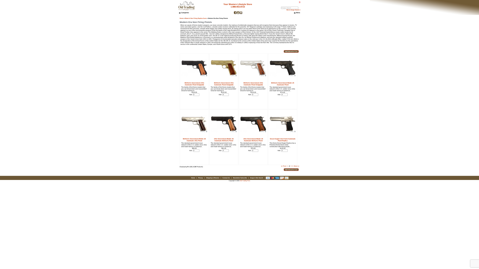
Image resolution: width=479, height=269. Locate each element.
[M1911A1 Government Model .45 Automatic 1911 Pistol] (194, 136)
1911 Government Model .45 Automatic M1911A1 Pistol (224, 140)
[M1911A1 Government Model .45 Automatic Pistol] (283, 80)
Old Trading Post (245, 180)
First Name (418, 135)
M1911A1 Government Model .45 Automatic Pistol (282, 84)
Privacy (200, 178)
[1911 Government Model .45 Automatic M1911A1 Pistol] (224, 136)
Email (416, 126)
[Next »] (296, 166)
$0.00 (294, 2)
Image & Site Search (256, 178)
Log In (290, 4)
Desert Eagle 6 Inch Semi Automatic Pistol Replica (283, 140)
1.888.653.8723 (238, 7)
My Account (297, 4)
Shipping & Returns (212, 178)
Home (181, 18)
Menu (298, 13)
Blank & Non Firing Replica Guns (196, 18)
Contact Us (226, 178)
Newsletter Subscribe (240, 178)
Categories (185, 13)
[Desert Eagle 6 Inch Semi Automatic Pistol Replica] (283, 136)
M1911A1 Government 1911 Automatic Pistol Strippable (194, 84)
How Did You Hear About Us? (425, 144)
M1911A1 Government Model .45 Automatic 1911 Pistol (194, 140)
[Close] (465, 113)
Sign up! (439, 163)
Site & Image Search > (293, 10)
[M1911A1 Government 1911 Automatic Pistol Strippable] (194, 80)
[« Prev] (283, 166)
